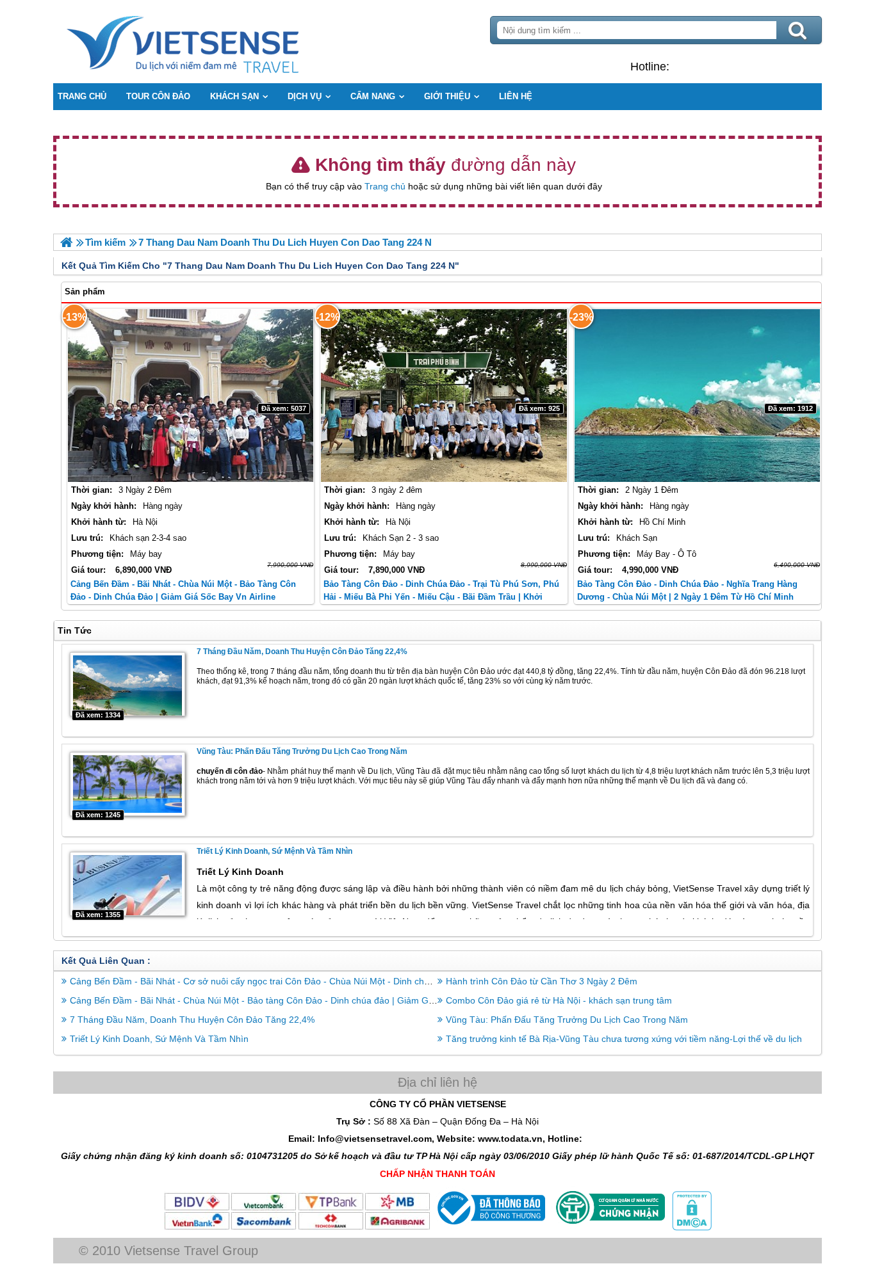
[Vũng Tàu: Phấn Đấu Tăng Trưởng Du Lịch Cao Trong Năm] (127, 784)
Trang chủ (384, 186)
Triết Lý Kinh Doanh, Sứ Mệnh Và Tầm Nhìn (274, 851)
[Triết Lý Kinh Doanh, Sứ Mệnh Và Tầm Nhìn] (127, 884)
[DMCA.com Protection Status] (690, 1227)
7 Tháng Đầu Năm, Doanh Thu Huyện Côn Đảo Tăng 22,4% (302, 651)
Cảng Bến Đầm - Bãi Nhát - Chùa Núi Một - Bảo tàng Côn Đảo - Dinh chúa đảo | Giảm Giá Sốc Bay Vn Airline (291, 1000)
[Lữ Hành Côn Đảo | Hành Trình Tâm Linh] (66, 242)
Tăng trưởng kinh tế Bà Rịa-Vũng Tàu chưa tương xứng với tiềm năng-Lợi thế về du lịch (624, 1039)
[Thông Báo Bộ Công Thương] (489, 1227)
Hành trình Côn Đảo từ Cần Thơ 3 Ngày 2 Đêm (541, 981)
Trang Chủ (214, 41)
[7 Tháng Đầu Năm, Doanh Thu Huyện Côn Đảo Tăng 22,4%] (127, 684)
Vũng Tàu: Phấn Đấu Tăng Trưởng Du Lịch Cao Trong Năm (302, 751)
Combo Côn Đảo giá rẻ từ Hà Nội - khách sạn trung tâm (559, 1000)
